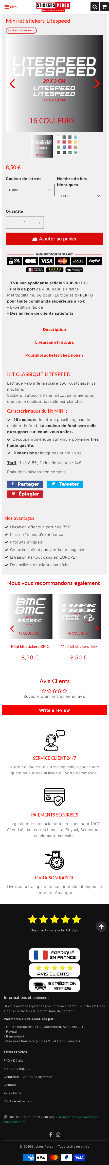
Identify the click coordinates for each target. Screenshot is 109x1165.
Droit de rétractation (19, 1101)
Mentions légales (17, 1069)
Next (97, 82)
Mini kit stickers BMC (30, 646)
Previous (12, 82)
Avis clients (13, 1093)
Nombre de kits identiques (72, 181)
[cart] (104, 6)
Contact (10, 1085)
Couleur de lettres (24, 178)
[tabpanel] (42, 146)
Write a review (54, 710)
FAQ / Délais (13, 1060)
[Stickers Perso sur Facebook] (50, 1135)
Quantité (14, 211)
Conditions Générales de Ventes (28, 1077)
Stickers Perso (42, 1146)
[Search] (94, 6)
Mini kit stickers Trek (79, 646)
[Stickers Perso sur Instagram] (58, 1135)
